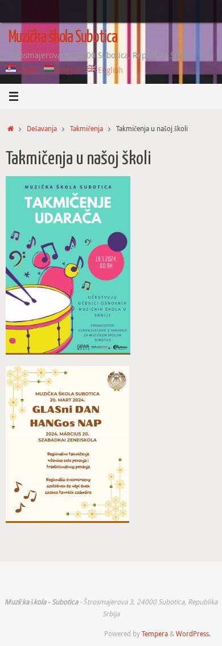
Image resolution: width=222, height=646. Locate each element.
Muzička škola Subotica (63, 38)
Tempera (155, 634)
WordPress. (193, 634)
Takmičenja (86, 128)
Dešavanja (42, 128)
